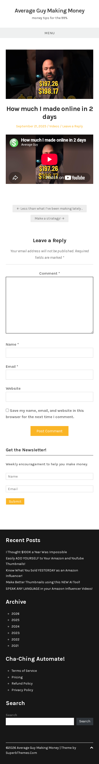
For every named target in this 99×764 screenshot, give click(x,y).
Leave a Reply (72, 126)
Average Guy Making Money (49, 10)
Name (12, 344)
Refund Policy (22, 683)
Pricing (17, 677)
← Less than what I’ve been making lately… (50, 209)
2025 (15, 620)
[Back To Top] (91, 747)
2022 (15, 639)
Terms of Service (24, 671)
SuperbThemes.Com (21, 753)
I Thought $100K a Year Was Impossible (36, 552)
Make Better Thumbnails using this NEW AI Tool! (43, 582)
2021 (15, 646)
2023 (16, 633)
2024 (15, 626)
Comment (49, 273)
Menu (49, 33)
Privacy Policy (22, 690)
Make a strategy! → (49, 218)
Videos (54, 126)
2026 (15, 614)
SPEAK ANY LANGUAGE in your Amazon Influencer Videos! (49, 589)
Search (11, 715)
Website (13, 388)
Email (12, 366)
